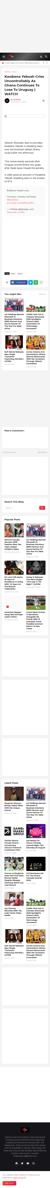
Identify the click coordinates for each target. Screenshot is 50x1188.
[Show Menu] (3, 56)
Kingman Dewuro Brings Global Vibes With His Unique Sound (13, 806)
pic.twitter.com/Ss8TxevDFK (20, 203)
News (14, 72)
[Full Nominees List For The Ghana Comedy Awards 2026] (36, 864)
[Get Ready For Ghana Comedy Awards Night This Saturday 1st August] (36, 831)
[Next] (47, 63)
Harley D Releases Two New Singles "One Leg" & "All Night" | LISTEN (34, 580)
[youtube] (28, 1163)
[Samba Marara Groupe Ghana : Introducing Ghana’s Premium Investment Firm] (14, 831)
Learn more (18, 1177)
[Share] (43, 101)
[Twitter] (30, 282)
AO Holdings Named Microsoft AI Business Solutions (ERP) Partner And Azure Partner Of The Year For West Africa (14, 321)
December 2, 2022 (15, 212)
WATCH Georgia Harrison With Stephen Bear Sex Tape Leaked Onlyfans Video (12, 544)
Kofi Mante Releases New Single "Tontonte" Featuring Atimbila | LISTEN (14, 356)
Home (7, 72)
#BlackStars (12, 200)
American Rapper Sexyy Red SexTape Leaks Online (13, 614)
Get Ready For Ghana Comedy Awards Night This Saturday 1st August (35, 844)
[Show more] (41, 282)
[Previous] (43, 63)
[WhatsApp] (35, 282)
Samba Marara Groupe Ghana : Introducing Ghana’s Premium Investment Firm (13, 845)
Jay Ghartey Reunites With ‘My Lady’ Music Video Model (13, 912)
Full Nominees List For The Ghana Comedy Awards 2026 (34, 877)
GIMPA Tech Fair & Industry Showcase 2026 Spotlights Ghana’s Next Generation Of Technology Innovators (35, 321)
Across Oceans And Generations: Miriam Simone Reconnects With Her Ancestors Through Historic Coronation (35, 358)
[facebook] (16, 1163)
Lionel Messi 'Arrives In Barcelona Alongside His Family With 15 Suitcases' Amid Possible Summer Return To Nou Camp (23, 63)
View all (42, 294)
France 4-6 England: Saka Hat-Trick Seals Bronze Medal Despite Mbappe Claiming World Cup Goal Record (14, 879)
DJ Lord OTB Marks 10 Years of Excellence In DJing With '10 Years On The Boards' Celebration (13, 583)
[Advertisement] (25, 26)
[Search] (46, 56)
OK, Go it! (9, 1183)
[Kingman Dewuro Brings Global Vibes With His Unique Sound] (14, 794)
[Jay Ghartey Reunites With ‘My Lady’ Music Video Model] (14, 899)
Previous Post (9, 452)
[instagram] (33, 1163)
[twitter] (22, 1163)
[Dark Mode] (41, 56)
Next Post (42, 452)
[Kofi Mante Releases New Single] (14, 936)
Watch (20, 274)
